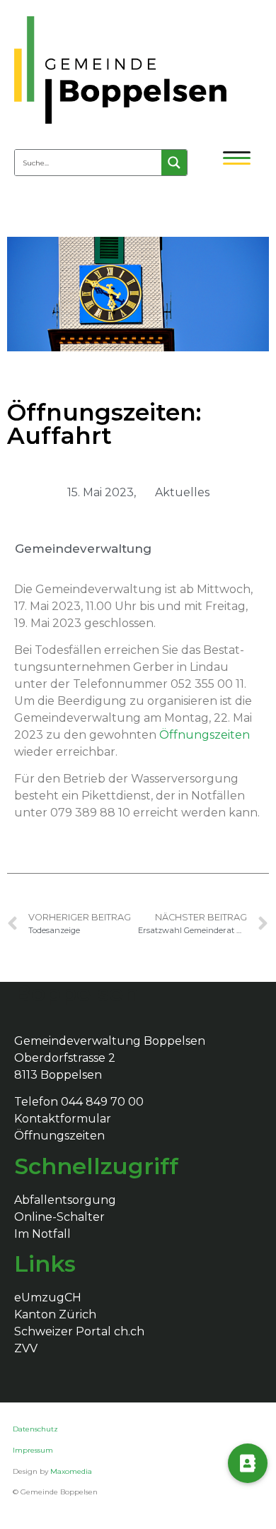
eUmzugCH (47, 1297)
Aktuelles (182, 492)
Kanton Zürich (55, 1314)
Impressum (33, 1450)
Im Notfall (42, 1234)
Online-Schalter (59, 1217)
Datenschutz (36, 1429)
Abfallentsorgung (65, 1200)
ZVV (26, 1348)
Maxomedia (71, 1471)
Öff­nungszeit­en (204, 735)
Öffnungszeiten (59, 1135)
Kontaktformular (62, 1118)
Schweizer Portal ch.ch (79, 1331)
